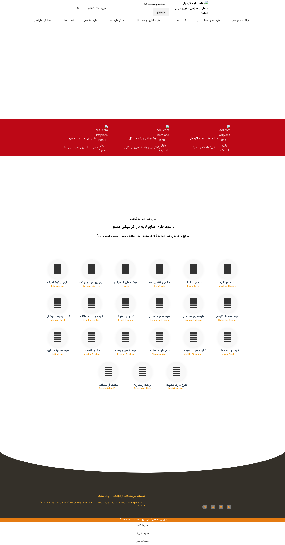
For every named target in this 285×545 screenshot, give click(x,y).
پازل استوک (103, 496)
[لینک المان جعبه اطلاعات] (203, 137)
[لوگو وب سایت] (189, 8)
